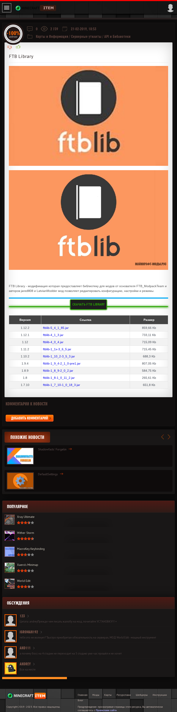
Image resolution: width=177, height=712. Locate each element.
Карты (108, 694)
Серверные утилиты (86, 36)
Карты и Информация (52, 36)
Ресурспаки (124, 694)
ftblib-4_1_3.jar (53, 335)
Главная (82, 694)
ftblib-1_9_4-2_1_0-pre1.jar (62, 363)
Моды (95, 694)
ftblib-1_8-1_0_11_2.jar (59, 377)
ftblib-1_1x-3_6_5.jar (57, 349)
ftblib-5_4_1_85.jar (56, 328)
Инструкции (160, 694)
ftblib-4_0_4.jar (53, 342)
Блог (80, 700)
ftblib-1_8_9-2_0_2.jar (58, 370)
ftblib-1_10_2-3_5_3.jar (59, 356)
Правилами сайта (106, 710)
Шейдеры (142, 694)
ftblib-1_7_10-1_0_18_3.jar (61, 385)
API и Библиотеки (117, 36)
